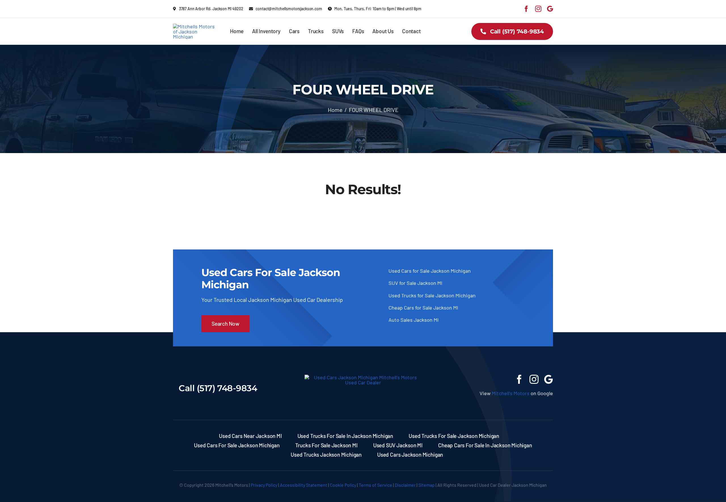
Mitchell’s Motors (510, 393)
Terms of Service (375, 485)
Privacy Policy (264, 485)
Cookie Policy (343, 485)
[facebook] (526, 9)
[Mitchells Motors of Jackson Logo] (195, 26)
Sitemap (426, 485)
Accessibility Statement (303, 485)
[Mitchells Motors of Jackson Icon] (363, 377)
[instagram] (538, 9)
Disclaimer (405, 485)
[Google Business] (550, 9)
